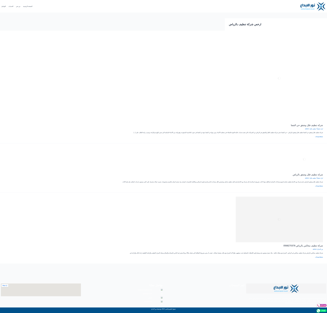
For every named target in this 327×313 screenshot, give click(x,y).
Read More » (319, 136)
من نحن (18, 6)
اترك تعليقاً (320, 129)
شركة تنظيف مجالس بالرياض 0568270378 (303, 245)
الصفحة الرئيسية (27, 6)
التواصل (3, 6)
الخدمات (11, 6)
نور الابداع (320, 249)
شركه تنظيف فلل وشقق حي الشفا (307, 125)
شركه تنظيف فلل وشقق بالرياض (308, 174)
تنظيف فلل (313, 129)
